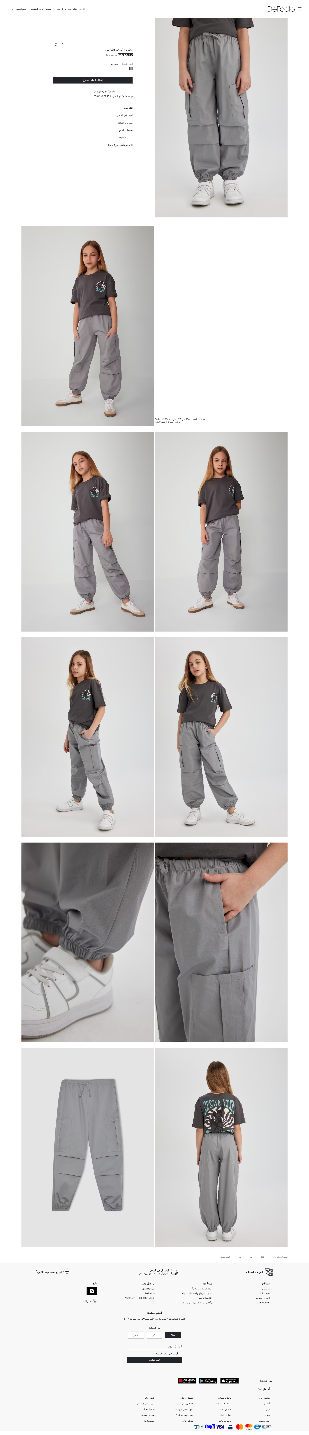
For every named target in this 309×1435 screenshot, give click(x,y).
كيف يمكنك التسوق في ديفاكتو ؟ (194, 1302)
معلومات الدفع (126, 137)
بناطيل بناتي (187, 1420)
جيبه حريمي (264, 1420)
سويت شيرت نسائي (145, 1403)
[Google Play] (208, 1380)
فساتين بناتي (187, 1403)
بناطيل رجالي (148, 1409)
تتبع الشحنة (204, 1298)
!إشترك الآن (154, 1360)
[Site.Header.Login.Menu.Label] (300, 9)
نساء (173, 1334)
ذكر (154, 1335)
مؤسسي (266, 1288)
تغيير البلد (87, 1301)
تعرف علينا (265, 1293)
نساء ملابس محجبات (222, 1403)
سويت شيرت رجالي (184, 1409)
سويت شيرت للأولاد (184, 1415)
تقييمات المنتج (126, 130)
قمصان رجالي (186, 1397)
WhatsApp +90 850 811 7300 (139, 1298)
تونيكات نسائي (224, 1397)
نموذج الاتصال (148, 1288)
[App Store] (229, 1380)
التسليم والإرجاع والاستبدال (120, 145)
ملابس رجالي (264, 1397)
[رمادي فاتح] (131, 68)
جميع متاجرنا (148, 1420)
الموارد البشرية (263, 1298)
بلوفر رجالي (149, 1397)
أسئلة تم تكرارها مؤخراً (202, 1288)
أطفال (136, 1335)
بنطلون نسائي (225, 1415)
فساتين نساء (225, 1409)
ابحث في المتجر (125, 115)
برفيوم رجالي (225, 1420)
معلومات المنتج (125, 122)
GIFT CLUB (264, 1302)
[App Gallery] (187, 1380)
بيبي (268, 1409)
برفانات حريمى (147, 1415)
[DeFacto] (281, 9)
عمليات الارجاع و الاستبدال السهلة (197, 1293)
